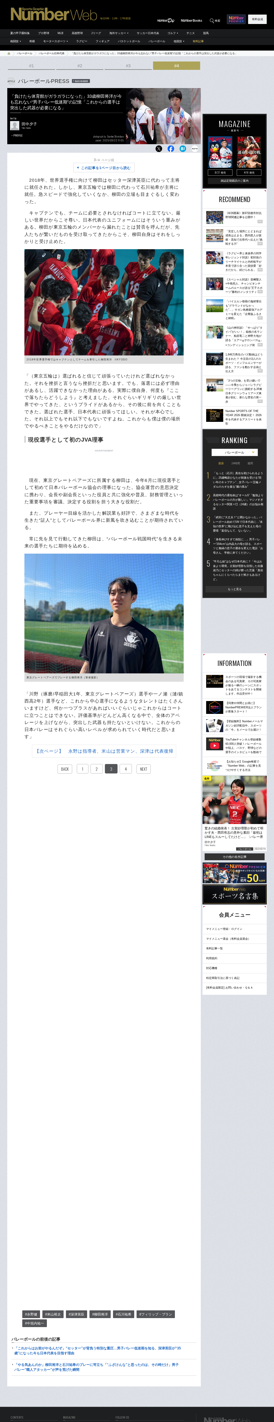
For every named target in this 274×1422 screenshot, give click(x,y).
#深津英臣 (76, 1314)
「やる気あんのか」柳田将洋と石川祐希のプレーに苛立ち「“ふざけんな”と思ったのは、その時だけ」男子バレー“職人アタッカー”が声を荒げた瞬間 (96, 1367)
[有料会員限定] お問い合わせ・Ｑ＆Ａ (229, 987)
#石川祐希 (123, 1314)
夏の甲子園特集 (20, 33)
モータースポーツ (54, 41)
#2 (79, 65)
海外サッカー (117, 33)
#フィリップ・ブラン (155, 1314)
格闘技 (14, 41)
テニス (190, 33)
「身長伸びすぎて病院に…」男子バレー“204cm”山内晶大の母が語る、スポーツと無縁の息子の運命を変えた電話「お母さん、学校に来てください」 (238, 546)
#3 (128, 65)
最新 (221, 463)
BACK (65, 769)
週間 (250, 463)
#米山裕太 (53, 1314)
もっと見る (235, 589)
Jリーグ (96, 33)
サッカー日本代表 (148, 33)
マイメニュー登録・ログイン (224, 929)
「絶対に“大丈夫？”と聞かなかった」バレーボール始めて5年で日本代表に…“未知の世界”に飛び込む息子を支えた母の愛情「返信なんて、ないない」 (238, 524)
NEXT (143, 769)
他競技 (178, 41)
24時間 (235, 463)
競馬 (206, 33)
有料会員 (257, 19)
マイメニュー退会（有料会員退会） (228, 938)
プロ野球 (43, 33)
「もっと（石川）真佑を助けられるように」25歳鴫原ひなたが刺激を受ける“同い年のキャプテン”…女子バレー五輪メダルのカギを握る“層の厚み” (238, 480)
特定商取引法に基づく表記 (223, 978)
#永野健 (31, 1314)
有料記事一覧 (214, 948)
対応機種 (211, 968)
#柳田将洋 (100, 1314)
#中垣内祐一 (34, 1323)
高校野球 (77, 33)
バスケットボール (129, 41)
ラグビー (81, 41)
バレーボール (157, 41)
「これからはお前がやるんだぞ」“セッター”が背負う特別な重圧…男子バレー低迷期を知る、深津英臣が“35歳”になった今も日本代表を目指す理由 (97, 1350)
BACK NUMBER (81, 81)
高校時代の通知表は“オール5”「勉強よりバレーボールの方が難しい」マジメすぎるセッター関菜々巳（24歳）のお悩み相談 (238, 502)
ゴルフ (171, 33)
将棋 (32, 41)
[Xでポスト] (158, 150)
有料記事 (198, 41)
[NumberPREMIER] (236, 19)
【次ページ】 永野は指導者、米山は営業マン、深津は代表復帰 (104, 751)
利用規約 (211, 958)
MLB (60, 33)
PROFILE (18, 135)
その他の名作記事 (235, 857)
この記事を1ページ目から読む (106, 168)
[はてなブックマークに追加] (182, 150)
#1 (31, 65)
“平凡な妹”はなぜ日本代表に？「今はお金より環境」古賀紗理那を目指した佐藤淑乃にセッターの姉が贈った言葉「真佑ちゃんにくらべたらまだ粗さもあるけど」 (238, 570)
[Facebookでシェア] (170, 150)
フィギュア (103, 41)
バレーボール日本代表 (51, 53)
